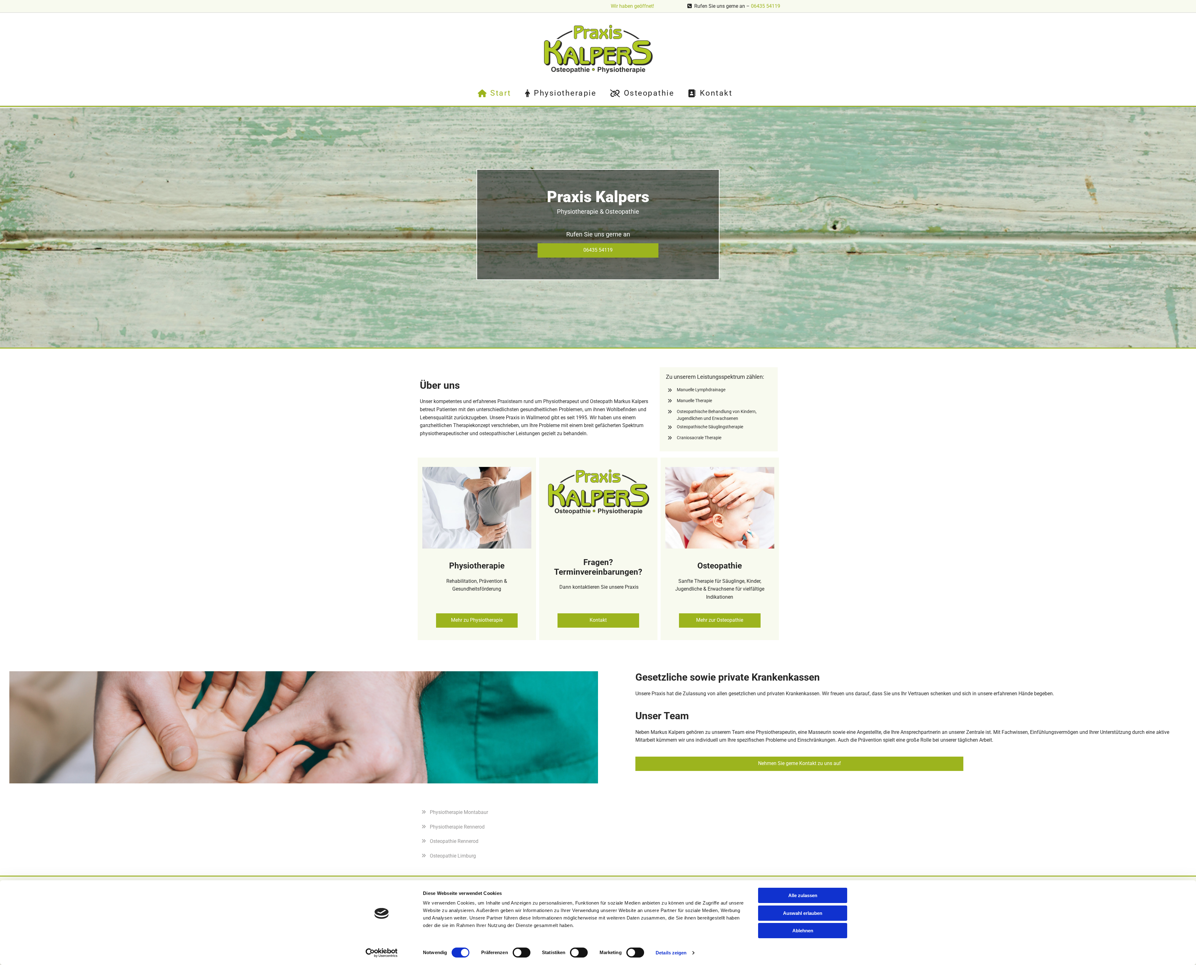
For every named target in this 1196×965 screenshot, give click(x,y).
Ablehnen (802, 930)
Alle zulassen (802, 895)
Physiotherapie (565, 92)
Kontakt (716, 92)
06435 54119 (765, 6)
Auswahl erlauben (802, 913)
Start (500, 92)
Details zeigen (671, 952)
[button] (598, 250)
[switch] (521, 953)
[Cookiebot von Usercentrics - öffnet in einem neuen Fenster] (381, 953)
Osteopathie (649, 92)
